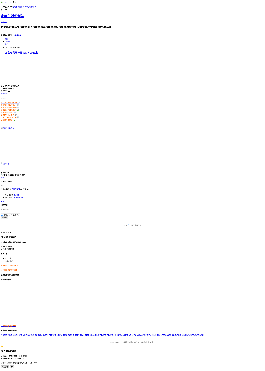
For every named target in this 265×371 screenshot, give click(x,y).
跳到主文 (4, 22)
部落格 (7, 41)
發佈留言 (4, 218)
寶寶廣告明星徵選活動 (94, 335)
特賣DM (4, 93)
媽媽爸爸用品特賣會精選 (177, 335)
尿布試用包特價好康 (23, 335)
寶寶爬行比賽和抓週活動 (58, 335)
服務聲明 (152, 342)
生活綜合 (17, 35)
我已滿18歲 (5, 367)
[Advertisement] (14, 69)
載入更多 (4, 205)
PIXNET (117, 342)
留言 (18, 189)
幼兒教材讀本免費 (138, 335)
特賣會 (3, 177)
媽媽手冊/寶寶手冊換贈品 (76, 335)
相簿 (6, 39)
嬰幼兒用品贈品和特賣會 (195, 335)
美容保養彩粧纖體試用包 (40, 335)
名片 (6, 44)
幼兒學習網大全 (126, 335)
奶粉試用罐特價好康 (8, 335)
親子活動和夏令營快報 (111, 335)
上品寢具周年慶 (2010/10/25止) (22, 52)
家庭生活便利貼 (12, 16)
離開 (12, 367)
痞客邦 (14, 189)
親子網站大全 (150, 335)
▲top (3, 201)
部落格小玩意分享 (161, 335)
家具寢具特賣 (19, 197)
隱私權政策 (144, 342)
